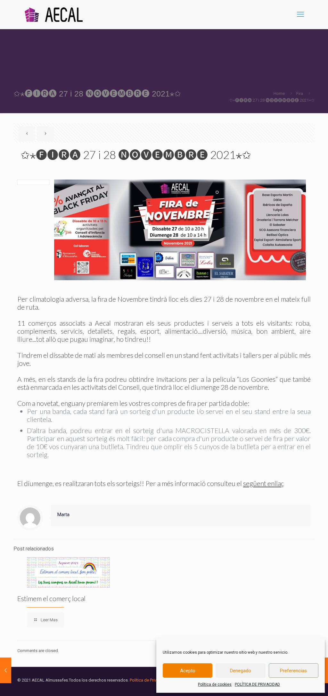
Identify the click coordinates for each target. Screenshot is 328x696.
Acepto (187, 671)
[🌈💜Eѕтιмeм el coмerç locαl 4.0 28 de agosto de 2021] (5, 670)
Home (279, 93)
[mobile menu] (300, 14)
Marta (63, 514)
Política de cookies (215, 684)
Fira (299, 93)
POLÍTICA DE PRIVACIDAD (257, 684)
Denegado (240, 671)
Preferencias (293, 671)
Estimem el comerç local (51, 598)
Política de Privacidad (149, 680)
